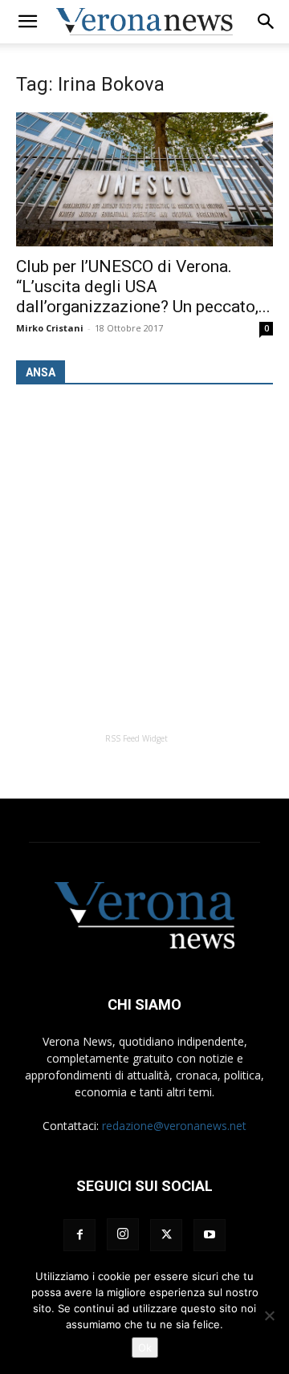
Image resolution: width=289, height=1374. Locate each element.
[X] (166, 1235)
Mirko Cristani (49, 328)
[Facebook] (79, 1235)
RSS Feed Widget (136, 738)
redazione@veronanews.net (174, 1125)
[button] (27, 21)
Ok (145, 1347)
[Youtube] (209, 1235)
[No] (269, 1315)
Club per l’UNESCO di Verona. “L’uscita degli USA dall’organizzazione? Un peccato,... (143, 286)
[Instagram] (123, 1234)
